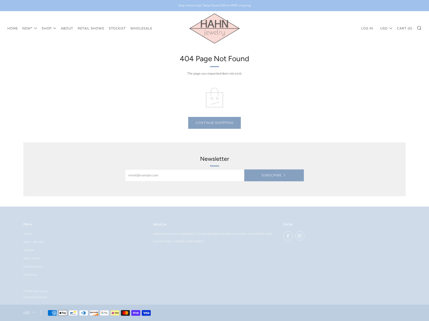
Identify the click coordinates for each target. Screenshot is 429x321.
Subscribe (272, 175)
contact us (30, 274)
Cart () (404, 28)
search (28, 234)
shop (47, 28)
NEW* (27, 28)
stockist (117, 28)
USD (384, 28)
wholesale (141, 28)
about (67, 28)
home (12, 28)
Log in (367, 28)
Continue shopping (214, 123)
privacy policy (33, 266)
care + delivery (33, 242)
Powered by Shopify (35, 297)
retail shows (91, 28)
